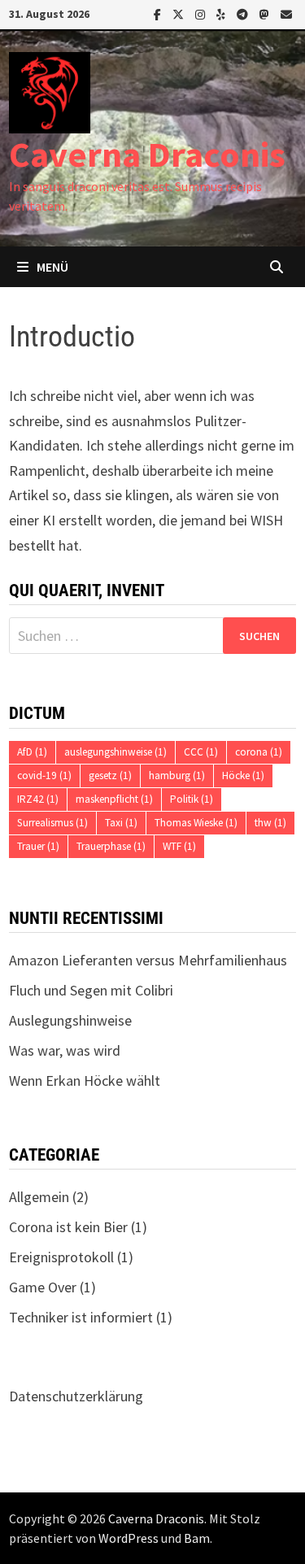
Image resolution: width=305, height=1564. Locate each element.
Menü (52, 267)
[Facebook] (159, 13)
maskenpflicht (114, 799)
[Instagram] (201, 13)
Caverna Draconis (147, 154)
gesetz (110, 775)
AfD (32, 752)
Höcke (243, 775)
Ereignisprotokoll (61, 1257)
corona (258, 752)
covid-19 (44, 775)
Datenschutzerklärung (76, 1396)
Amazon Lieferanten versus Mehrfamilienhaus (148, 960)
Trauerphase (111, 846)
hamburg (177, 775)
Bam (197, 1538)
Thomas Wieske (196, 823)
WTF (179, 846)
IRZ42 (38, 799)
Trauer (38, 846)
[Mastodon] (266, 13)
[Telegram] (244, 13)
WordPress (128, 1538)
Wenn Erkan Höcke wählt (84, 1080)
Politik (191, 799)
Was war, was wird (64, 1050)
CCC (201, 752)
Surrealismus (52, 823)
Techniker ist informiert (81, 1317)
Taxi (121, 823)
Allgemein (39, 1196)
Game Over (42, 1287)
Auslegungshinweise (70, 1020)
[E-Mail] (286, 13)
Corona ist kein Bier (68, 1227)
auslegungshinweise (115, 752)
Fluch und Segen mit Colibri (91, 990)
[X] (179, 13)
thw (270, 823)
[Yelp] (222, 13)
